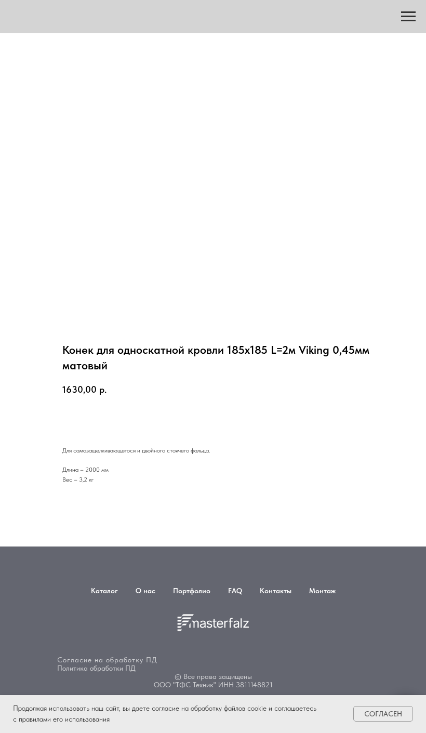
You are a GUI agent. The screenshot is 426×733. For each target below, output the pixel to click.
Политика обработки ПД (96, 668)
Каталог (104, 591)
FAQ (235, 591)
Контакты (275, 591)
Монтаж (322, 591)
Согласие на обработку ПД (107, 660)
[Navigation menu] (408, 16)
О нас (145, 591)
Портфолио (191, 591)
